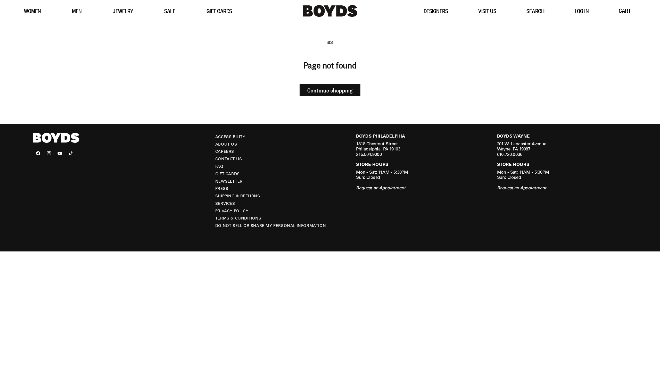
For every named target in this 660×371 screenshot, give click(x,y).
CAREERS (224, 151)
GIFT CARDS (227, 173)
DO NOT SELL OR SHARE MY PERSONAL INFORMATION (270, 225)
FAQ (219, 166)
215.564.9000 (369, 154)
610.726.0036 (509, 154)
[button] (34, 11)
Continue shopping (330, 90)
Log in (582, 10)
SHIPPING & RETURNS (237, 195)
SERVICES (225, 203)
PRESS (221, 188)
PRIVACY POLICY (231, 210)
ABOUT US (226, 144)
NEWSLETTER (229, 181)
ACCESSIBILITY (230, 136)
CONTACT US (228, 158)
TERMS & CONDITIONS (238, 218)
